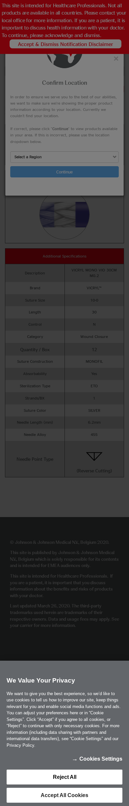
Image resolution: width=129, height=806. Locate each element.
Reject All (64, 777)
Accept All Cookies (64, 795)
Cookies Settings (100, 759)
